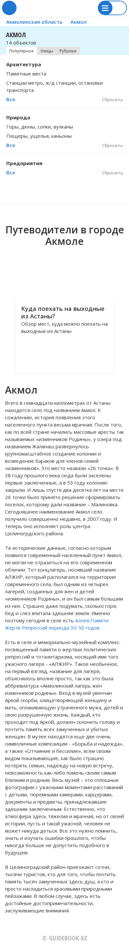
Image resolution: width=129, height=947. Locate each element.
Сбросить (112, 99)
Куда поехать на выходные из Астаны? (63, 312)
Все (10, 99)
